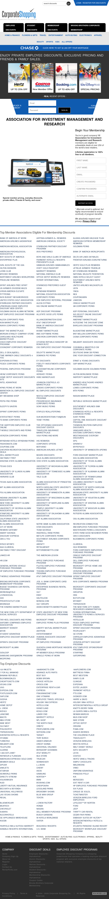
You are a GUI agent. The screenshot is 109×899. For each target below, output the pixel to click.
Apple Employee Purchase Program (50, 561)
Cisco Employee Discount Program (13, 343)
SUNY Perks (79, 416)
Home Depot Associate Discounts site (17, 378)
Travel (43, 35)
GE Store (78, 633)
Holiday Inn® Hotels (83, 702)
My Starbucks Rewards (85, 271)
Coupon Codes (36, 880)
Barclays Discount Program (88, 325)
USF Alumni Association (48, 518)
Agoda (3, 820)
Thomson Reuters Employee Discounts (87, 426)
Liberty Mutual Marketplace (51, 628)
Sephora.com (43, 732)
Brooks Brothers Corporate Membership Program (15, 582)
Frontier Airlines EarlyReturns (90, 259)
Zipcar (3, 764)
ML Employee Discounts (48, 390)
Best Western (80, 675)
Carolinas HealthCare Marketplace (11, 337)
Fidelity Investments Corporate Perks (53, 364)
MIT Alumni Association (12, 487)
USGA (39, 288)
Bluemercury (7, 802)
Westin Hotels (80, 744)
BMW (38, 779)
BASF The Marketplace (12, 330)
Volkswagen (6, 779)
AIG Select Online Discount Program (87, 315)
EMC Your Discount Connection (89, 355)
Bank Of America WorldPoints (89, 251)
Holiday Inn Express (46, 702)
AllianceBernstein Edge (49, 319)
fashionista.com (8, 443)
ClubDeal (78, 544)
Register (6, 862)
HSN (75, 595)
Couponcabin (80, 297)
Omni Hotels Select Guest (86, 277)
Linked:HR (5, 555)
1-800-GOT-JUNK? (7, 752)
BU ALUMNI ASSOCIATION (11, 524)
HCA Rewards (80, 547)
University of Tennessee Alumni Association (53, 472)
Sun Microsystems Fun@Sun (51, 416)
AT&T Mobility (43, 752)
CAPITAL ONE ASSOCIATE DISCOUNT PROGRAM (90, 420)
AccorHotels (7, 814)
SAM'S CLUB (78, 678)
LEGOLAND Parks (44, 788)
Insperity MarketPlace (85, 377)
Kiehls (3, 711)
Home (4, 854)
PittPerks (5, 294)
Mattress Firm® (81, 672)
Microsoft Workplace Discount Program (90, 830)
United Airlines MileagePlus (88, 285)
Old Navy (4, 726)
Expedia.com (6, 690)
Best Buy (41, 675)
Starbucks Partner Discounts (16, 303)
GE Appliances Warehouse (14, 817)
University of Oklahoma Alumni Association (52, 514)
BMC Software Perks (47, 333)
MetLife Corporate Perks (49, 535)
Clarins (4, 750)
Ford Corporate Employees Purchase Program (87, 551)
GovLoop (4, 652)
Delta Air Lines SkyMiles (85, 256)
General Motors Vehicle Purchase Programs (13, 566)
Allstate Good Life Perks (49, 314)
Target (40, 735)
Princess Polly (81, 773)
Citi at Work (6, 527)
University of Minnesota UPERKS (90, 449)
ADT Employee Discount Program (17, 314)
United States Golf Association (16, 300)
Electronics (85, 35)
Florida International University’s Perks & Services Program (89, 614)
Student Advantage (10, 633)
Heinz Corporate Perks (12, 374)
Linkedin (77, 300)
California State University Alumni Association (14, 519)
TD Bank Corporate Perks (13, 419)
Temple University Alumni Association (49, 509)
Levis (75, 752)
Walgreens (79, 764)
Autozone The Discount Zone (88, 322)
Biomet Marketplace (47, 330)
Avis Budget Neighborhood (14, 297)
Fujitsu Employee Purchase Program (51, 566)
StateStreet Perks (10, 416)
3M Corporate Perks (84, 306)
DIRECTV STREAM (8, 776)
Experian (78, 684)
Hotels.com (42, 705)
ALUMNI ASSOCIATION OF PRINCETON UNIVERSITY (53, 483)
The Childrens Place (84, 735)
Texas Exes (6, 466)
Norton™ (41, 776)
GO (68, 3)
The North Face (44, 723)
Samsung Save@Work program (16, 655)
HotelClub (78, 619)
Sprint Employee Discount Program (87, 577)
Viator (39, 820)
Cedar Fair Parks (82, 814)
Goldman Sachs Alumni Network (17, 311)
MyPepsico (78, 446)
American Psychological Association (13, 252)
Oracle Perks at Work (48, 655)
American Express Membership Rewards (89, 242)
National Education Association (53, 294)
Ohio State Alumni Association (52, 461)
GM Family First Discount (13, 550)
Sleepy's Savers (8, 406)
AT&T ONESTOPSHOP (46, 322)
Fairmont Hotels (81, 690)
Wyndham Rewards (46, 291)
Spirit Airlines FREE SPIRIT (13, 285)
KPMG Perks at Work (10, 387)
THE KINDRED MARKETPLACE (13, 607)
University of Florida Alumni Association (88, 467)
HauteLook (42, 598)
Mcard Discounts (45, 455)
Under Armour (44, 741)
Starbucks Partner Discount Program (51, 247)
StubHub (4, 770)
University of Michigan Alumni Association (52, 467)
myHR (2, 630)
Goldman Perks (81, 246)
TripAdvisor (79, 604)
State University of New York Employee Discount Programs (52, 613)
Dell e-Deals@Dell (9, 352)
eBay (38, 595)
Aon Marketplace (9, 322)
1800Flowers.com (82, 669)
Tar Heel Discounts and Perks (16, 619)
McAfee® (4, 805)
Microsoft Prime (45, 619)
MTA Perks (78, 390)
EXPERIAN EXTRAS (9, 360)
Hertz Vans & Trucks (84, 758)
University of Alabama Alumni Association (88, 472)
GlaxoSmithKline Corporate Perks (51, 370)
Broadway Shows (45, 791)
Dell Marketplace (9, 455)
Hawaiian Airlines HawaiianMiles (53, 265)
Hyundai (4, 738)
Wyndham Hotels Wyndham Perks (17, 440)
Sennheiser (42, 761)
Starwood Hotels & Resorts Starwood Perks (88, 412)
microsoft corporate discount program (89, 587)
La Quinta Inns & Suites (85, 711)
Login (4, 864)
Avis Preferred (44, 251)
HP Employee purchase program (17, 571)
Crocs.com (42, 684)
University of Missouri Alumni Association (89, 509)
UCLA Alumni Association (49, 458)
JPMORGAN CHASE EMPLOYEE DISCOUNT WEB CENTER (14, 307)
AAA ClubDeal (7, 547)
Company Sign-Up (10, 856)
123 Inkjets (5, 669)
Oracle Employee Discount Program (87, 556)
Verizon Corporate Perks (13, 435)
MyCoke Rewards (9, 274)
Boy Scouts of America (12, 256)
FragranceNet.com (46, 693)
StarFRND (78, 652)
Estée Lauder (80, 687)
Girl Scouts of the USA (12, 265)
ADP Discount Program (48, 311)
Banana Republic (8, 675)
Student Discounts (37, 870)
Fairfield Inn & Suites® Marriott (17, 826)
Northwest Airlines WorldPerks (17, 277)
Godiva (3, 699)
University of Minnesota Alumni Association (53, 493)
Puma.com (78, 729)
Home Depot (6, 705)
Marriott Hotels (45, 717)
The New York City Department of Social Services (17, 613)
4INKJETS (4, 767)
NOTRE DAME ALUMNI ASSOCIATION (52, 524)
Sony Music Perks (45, 406)
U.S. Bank (41, 829)
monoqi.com (42, 601)
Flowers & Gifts (29, 35)
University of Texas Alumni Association (87, 462)
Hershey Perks (44, 374)
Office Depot (80, 723)
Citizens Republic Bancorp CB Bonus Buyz (52, 343)
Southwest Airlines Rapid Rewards (86, 281)
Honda (39, 805)
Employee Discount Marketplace (17, 636)
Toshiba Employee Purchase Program (51, 572)
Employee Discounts (38, 854)
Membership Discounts (39, 875)
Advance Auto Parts (46, 672)
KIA (74, 776)
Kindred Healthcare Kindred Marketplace (88, 383)
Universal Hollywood (11, 791)
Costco (77, 755)
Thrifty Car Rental (83, 811)
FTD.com (77, 693)
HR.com (3, 560)
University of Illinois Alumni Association (15, 472)
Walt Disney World (83, 747)
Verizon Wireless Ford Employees (85, 798)
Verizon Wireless (82, 741)
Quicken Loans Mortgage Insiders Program (54, 648)
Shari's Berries (81, 732)
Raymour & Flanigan (10, 755)
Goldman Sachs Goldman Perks (89, 369)
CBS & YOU (5, 538)
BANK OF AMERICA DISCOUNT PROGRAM (50, 326)
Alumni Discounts (37, 859)
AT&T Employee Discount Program (54, 576)
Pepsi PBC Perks (8, 401)
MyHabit (77, 601)
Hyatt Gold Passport (47, 268)
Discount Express (9, 535)
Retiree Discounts (37, 864)
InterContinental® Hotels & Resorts (87, 821)
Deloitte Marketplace (48, 352)
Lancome (4, 714)
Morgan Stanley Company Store (17, 333)
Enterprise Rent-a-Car (48, 687)
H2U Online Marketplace (49, 306)
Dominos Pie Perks (46, 355)
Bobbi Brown (43, 678)
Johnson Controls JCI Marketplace (47, 383)
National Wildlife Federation (88, 274)
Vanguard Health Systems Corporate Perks (87, 431)
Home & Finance (12, 35)
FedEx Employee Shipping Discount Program (86, 623)
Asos (39, 770)
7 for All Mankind (9, 672)
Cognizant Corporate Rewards (16, 347)
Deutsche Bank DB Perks (86, 352)
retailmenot (42, 547)
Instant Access (85, 203)
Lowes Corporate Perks (85, 387)
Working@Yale (7, 592)
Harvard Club (7, 476)
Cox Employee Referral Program (53, 300)
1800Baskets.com (45, 669)
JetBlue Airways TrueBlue (86, 268)
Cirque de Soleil (81, 791)
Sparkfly (77, 443)
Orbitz (39, 726)
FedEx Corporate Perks (12, 363)
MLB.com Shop (80, 717)
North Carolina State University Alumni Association (53, 488)
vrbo (75, 767)
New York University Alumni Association (14, 504)
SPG (75, 440)
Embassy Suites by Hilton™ (87, 817)
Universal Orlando (46, 747)
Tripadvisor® (7, 732)
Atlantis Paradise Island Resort (90, 826)
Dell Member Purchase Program (53, 811)
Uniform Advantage (83, 770)
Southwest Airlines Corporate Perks (52, 539)
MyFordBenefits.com (47, 550)
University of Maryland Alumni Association (52, 504)
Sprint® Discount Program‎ (14, 642)
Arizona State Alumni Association (17, 461)
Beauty (40, 41)
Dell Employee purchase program (86, 561)
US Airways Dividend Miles (13, 288)
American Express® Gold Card (16, 758)
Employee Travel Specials (50, 699)
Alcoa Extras (43, 303)
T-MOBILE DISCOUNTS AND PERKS (15, 430)
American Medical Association (16, 246)
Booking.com (43, 782)
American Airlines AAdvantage (16, 241)
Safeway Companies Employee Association (15, 623)
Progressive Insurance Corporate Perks (48, 402)
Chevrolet (5, 808)
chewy (39, 767)
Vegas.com (5, 684)
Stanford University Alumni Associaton (14, 514)
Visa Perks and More (47, 435)
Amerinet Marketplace (85, 319)
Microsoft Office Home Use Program (87, 566)
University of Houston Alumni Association (88, 498)
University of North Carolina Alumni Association (88, 488)
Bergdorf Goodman (46, 750)
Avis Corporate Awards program (90, 581)
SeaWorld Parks (8, 773)
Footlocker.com (8, 693)
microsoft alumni (9, 647)
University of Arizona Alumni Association (88, 504)
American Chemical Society (50, 241)
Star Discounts (44, 527)
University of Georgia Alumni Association (15, 509)
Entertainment (56, 35)
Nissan (39, 808)
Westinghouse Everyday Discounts (86, 436)
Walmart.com (7, 744)
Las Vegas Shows (9, 794)
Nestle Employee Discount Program (50, 396)
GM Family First (8, 458)
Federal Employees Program (15, 369)
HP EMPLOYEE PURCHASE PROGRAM (90, 785)
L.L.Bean (40, 764)
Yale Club (41, 476)
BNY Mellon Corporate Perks (88, 333)
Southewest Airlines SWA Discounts (86, 407)
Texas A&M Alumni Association (16, 482)
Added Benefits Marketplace (51, 607)
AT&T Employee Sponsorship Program (88, 648)
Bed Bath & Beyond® (10, 788)
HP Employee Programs (48, 642)
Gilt (38, 592)
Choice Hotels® (44, 681)
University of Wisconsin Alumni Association (53, 498)
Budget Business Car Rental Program (15, 587)
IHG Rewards (43, 440)
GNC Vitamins (43, 696)
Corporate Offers (46, 443)
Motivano (41, 446)
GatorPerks (79, 655)
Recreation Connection (85, 524)
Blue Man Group (44, 794)
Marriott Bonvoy (9, 628)
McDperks (5, 658)
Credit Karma (43, 744)
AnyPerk (40, 630)
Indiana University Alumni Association (13, 498)
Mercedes (78, 779)
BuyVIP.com (79, 598)
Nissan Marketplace (84, 395)
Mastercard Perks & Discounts (89, 530)
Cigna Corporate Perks (85, 336)
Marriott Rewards (46, 271)
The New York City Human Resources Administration (87, 608)
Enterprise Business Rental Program (51, 587)
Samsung (41, 773)
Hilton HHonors (8, 268)
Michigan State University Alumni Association (90, 493)
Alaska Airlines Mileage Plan (88, 238)
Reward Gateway (8, 530)
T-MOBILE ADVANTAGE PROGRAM (15, 576)
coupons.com (7, 446)
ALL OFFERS (67, 41)
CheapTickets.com (9, 681)
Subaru (4, 811)
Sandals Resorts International (16, 829)
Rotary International (47, 280)
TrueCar (40, 758)
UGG (2, 687)
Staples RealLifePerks (48, 411)
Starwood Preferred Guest (51, 285)
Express (40, 690)
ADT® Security (80, 750)
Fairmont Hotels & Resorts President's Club (50, 260)
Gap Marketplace (82, 363)
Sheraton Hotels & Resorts (14, 735)
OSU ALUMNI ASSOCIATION (85, 518)
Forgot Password (93, 106)
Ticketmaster (80, 794)
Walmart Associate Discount (88, 342)
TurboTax (5, 741)
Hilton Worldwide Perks (85, 374)
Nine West (5, 723)
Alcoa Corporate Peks (12, 319)
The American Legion (47, 555)
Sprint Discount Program (86, 628)
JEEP (75, 808)
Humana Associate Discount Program (51, 637)
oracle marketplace (84, 303)
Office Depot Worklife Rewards (53, 277)
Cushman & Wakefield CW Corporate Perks (86, 348)
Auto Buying (71, 35)
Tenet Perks (42, 419)
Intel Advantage (8, 382)
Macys (3, 717)
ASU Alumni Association (85, 458)
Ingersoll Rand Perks (47, 532)
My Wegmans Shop (9, 395)
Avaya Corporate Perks (12, 325)
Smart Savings (7, 532)
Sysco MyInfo (7, 544)
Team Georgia (43, 530)
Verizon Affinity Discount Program (86, 643)
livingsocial (6, 595)
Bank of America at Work (13, 238)
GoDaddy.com (80, 696)
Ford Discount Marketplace (88, 455)
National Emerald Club (48, 274)
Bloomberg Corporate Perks (88, 538)
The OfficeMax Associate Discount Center (49, 426)
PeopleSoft (79, 630)
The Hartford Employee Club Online (15, 426)
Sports (49, 41)
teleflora (5, 747)
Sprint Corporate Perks (13, 411)
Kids (57, 41)
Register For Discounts (94, 3)
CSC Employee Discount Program (53, 347)
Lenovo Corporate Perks (49, 387)
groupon (77, 592)
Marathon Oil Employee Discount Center (17, 391)
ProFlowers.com (45, 729)
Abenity (40, 544)
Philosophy (6, 729)
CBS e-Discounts (81, 535)
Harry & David (80, 699)
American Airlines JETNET (49, 449)
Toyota (39, 797)
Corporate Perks (45, 297)
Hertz (3, 702)
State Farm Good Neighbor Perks (90, 532)
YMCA (75, 291)
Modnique (5, 604)
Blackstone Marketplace (86, 330)
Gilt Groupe (42, 604)
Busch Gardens (44, 814)
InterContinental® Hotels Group (90, 705)
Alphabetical (35, 856)
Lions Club (5, 271)
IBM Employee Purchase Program (90, 527)
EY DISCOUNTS (43, 360)
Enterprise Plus (8, 259)
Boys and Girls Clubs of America (53, 256)
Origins (77, 726)
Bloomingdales (8, 678)
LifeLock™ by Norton (84, 802)
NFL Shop (41, 720)
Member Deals (7, 761)
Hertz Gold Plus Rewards (86, 265)
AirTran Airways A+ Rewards (51, 238)
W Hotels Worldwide (47, 817)
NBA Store (5, 720)
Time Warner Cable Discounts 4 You (16, 356)
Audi (2, 782)
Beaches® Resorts (46, 826)
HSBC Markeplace (45, 377)
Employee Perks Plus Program (52, 622)
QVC (2, 598)
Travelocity (79, 738)
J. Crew (4, 708)
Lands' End (41, 714)
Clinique (77, 681)
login (78, 3)
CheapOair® (42, 785)
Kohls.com (41, 711)
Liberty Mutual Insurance (13, 785)
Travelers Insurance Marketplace (47, 431)
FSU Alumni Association (12, 492)
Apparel (98, 35)
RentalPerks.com (9, 870)
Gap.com (4, 696)
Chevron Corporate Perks (50, 336)
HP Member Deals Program (50, 652)
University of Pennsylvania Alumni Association (87, 477)
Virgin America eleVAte (12, 291)
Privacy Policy (8, 893)
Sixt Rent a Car (81, 782)
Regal (3, 797)
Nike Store (78, 720)
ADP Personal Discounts (86, 311)
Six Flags (78, 788)
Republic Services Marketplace (90, 401)
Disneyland (42, 708)
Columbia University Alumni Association (87, 483)
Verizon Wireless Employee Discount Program (87, 572)
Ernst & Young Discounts (86, 360)
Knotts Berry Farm (83, 708)
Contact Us (7, 867)
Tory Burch (42, 738)
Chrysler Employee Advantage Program (89, 637)
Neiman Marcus (81, 714)
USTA (75, 288)
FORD (75, 805)
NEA (75, 294)
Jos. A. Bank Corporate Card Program (51, 582)
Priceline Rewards (10, 280)
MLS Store (41, 755)
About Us (6, 859)
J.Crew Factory (44, 802)
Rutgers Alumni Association (88, 513)
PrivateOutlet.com (10, 601)
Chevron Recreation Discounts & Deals (17, 450)
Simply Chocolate (82, 761)
